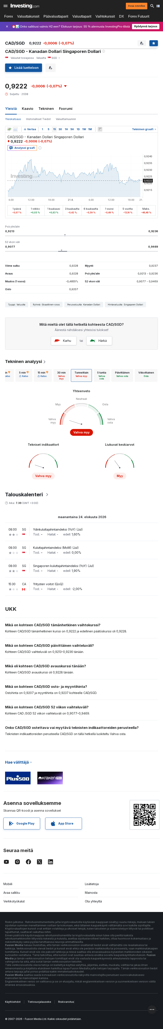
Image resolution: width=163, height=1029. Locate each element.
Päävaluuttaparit (56, 16)
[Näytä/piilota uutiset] (100, 129)
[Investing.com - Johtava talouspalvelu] (25, 5)
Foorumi (65, 108)
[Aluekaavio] (15, 129)
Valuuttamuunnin (66, 119)
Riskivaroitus (66, 1001)
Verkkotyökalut (14, 901)
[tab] (23, 375)
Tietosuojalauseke (39, 1001)
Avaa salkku (11, 892)
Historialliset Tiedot (38, 119)
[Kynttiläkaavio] (9, 129)
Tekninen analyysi (23, 361)
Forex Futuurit (138, 16)
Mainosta (91, 892)
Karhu (67, 340)
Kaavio (27, 108)
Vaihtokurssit (105, 16)
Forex (8, 16)
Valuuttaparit (81, 16)
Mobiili (7, 884)
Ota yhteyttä (93, 901)
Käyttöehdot (13, 1001)
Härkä (102, 340)
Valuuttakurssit (28, 16)
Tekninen (46, 108)
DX (121, 16)
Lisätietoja (92, 884)
